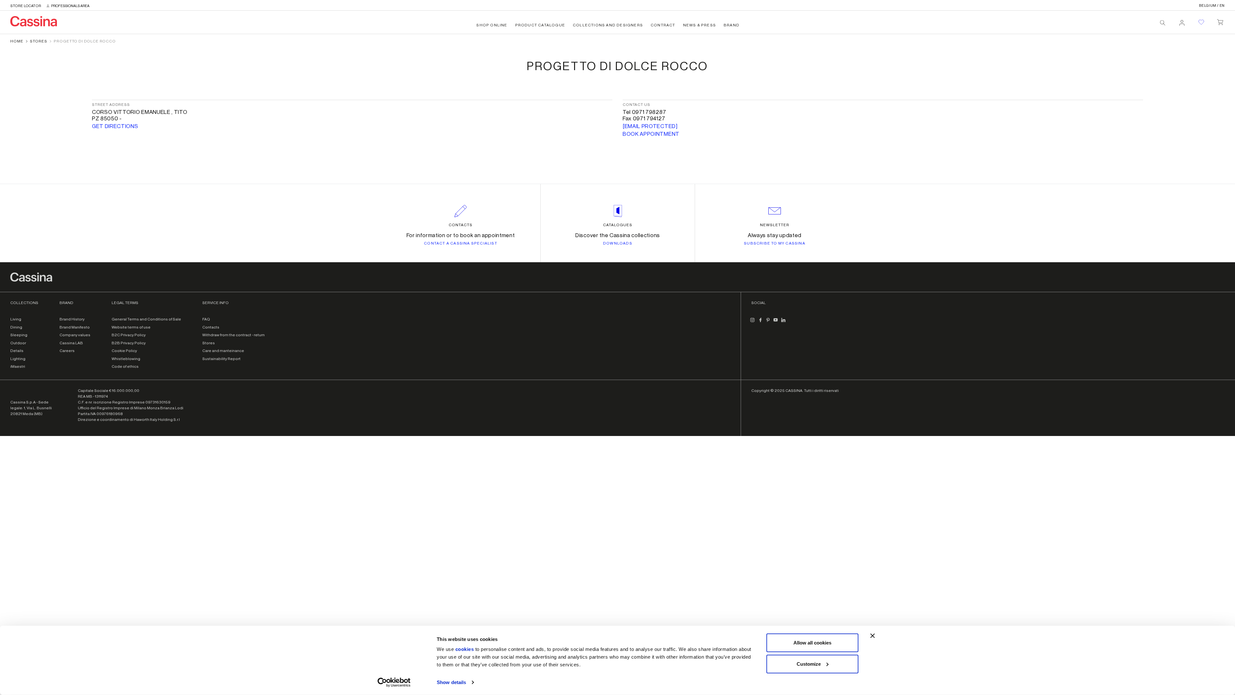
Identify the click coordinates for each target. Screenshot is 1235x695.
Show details (451, 682)
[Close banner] (872, 636)
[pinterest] (768, 322)
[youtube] (776, 322)
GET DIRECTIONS (115, 126)
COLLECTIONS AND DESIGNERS (608, 25)
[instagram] (752, 322)
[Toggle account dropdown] (1182, 20)
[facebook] (760, 322)
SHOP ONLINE (491, 25)
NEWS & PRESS (699, 25)
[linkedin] (783, 322)
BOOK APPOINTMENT (651, 134)
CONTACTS (460, 225)
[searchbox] (1162, 23)
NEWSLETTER (774, 225)
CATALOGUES (617, 225)
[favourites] (1201, 22)
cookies (464, 649)
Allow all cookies (812, 642)
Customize (809, 663)
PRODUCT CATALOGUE (540, 25)
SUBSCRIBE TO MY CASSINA (774, 243)
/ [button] (1212, 5)
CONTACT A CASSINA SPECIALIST (460, 243)
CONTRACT (663, 25)
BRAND (731, 25)
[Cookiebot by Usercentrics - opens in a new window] (394, 682)
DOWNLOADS (617, 243)
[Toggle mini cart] (1220, 20)
